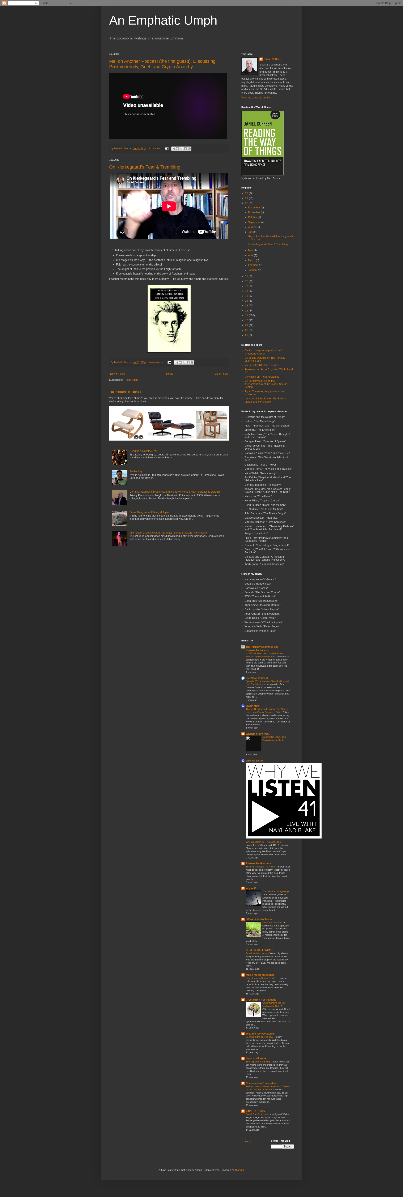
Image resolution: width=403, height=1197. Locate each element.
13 (247, 305)
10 (247, 320)
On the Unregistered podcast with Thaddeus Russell (264, 352)
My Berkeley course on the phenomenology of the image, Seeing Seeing (266, 384)
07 (247, 335)
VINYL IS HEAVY (255, 1111)
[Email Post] (166, 148)
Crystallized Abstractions (261, 999)
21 (247, 198)
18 (247, 281)
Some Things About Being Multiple (149, 512)
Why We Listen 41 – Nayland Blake (264, 842)
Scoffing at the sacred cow (259, 1037)
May (251, 250)
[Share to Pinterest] (189, 149)
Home (169, 373)
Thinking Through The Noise (260, 866)
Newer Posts (117, 373)
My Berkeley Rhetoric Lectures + (263, 365)
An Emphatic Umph (163, 20)
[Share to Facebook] (185, 149)
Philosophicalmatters (258, 863)
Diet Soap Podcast (257, 678)
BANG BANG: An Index (258, 1114)
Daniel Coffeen (272, 59)
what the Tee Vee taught (260, 1033)
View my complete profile (255, 97)
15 (247, 295)
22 (247, 193)
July (250, 232)
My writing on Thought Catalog (262, 376)
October (253, 217)
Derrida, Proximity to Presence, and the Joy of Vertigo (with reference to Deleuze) (175, 491)
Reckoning (136, 471)
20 (247, 203)
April (251, 255)
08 (247, 330)
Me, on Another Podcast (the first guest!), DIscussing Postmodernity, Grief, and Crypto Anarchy (162, 64)
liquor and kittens (256, 1058)
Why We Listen (254, 760)
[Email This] (173, 149)
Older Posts (221, 373)
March (252, 260)
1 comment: (155, 148)
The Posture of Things (125, 391)
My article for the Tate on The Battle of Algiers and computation (266, 400)
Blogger (239, 1170)
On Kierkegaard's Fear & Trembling (144, 167)
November (254, 212)
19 (247, 276)
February (253, 265)
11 (247, 315)
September (254, 222)
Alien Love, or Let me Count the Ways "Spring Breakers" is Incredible (169, 532)
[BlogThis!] (177, 149)
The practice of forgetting (275, 891)
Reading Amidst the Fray (143, 451)
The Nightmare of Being (258, 1061)
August (252, 227)
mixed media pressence (260, 974)
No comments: (156, 362)
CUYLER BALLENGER (259, 950)
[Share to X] (181, 149)
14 (247, 300)
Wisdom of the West (258, 733)
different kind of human (259, 919)
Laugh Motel (253, 705)
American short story (257, 953)
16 (247, 290)
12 (247, 310)
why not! (251, 888)
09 (247, 325)
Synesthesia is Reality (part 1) (261, 978)
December (254, 207)
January (253, 270)
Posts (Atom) (132, 379)
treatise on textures (272, 922)
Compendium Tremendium (261, 1083)
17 (247, 286)
